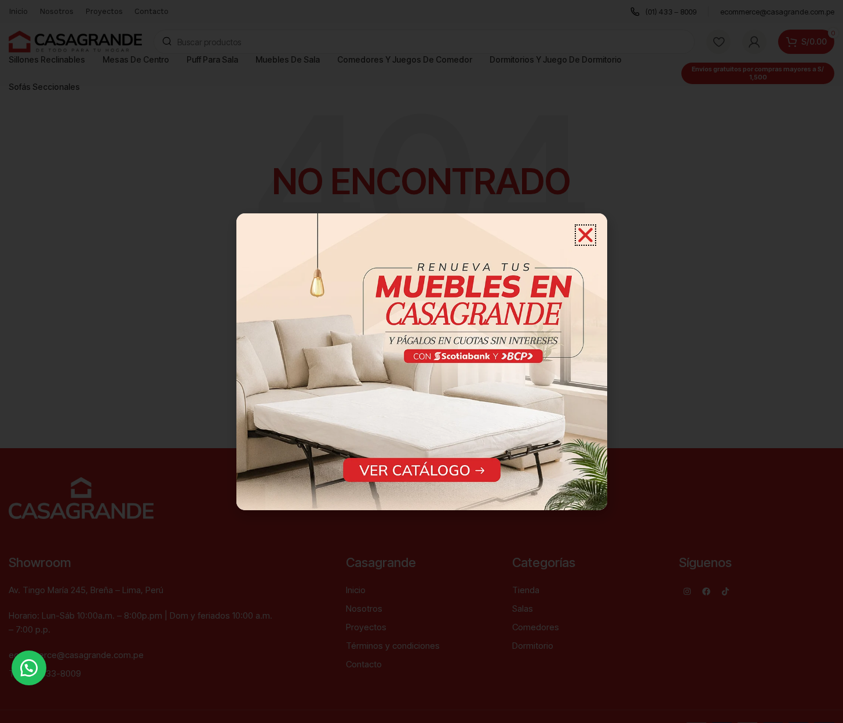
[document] (421, 361)
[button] (29, 668)
